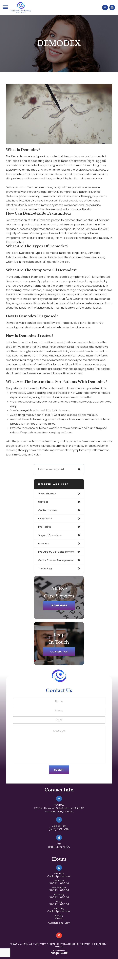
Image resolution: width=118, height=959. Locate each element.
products (43, 543)
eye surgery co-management (56, 551)
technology (45, 568)
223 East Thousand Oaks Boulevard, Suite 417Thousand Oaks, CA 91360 (59, 809)
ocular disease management (56, 560)
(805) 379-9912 (59, 829)
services (43, 502)
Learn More (59, 605)
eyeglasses (45, 518)
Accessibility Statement (78, 943)
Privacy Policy (99, 943)
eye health (44, 526)
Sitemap (59, 946)
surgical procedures (50, 535)
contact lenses (47, 510)
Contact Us (59, 651)
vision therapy (47, 493)
